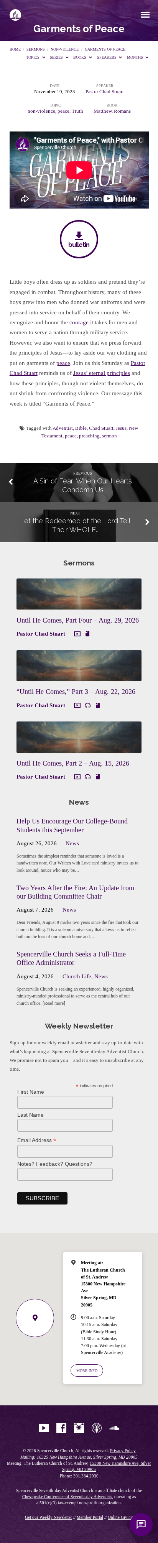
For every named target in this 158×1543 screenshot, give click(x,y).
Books (80, 57)
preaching (89, 436)
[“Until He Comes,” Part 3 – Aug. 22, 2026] (79, 676)
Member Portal (90, 1517)
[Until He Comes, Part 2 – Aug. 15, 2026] (79, 748)
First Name (30, 1092)
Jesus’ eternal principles (101, 373)
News (72, 843)
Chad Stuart (101, 428)
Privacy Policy (123, 1450)
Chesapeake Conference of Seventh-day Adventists (67, 1496)
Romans (122, 111)
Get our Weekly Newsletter (48, 1517)
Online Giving (120, 1517)
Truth (77, 111)
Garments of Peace (105, 49)
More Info (86, 1371)
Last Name (30, 1115)
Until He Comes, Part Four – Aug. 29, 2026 (77, 620)
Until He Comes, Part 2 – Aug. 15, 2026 (72, 763)
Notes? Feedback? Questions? (54, 1164)
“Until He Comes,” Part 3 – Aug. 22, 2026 (75, 691)
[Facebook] (61, 1428)
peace (63, 111)
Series (57, 57)
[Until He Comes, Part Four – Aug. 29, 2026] (79, 605)
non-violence (65, 49)
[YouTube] (44, 1428)
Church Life (77, 976)
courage (79, 322)
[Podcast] (97, 1428)
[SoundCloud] (114, 1428)
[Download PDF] (87, 633)
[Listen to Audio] (88, 705)
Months (135, 57)
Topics (33, 57)
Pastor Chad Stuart (105, 91)
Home (15, 49)
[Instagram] (79, 1428)
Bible (81, 428)
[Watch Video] (77, 634)
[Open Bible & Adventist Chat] (141, 1524)
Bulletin (78, 244)
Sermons (35, 49)
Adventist (63, 428)
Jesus (121, 428)
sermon (109, 436)
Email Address (36, 1140)
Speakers (107, 57)
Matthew (103, 111)
